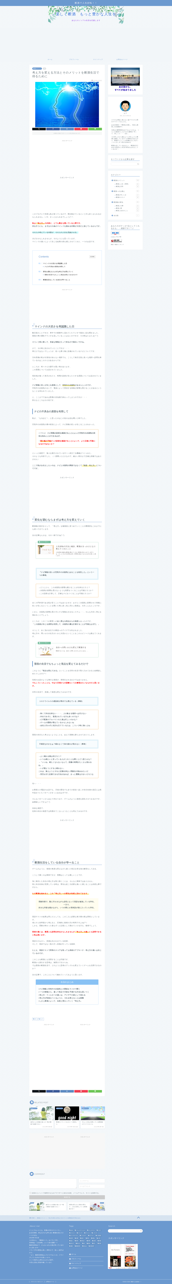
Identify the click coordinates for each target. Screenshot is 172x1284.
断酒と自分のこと (127, 210)
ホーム (50, 59)
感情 (77, 1240)
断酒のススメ (127, 197)
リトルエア (83, 1235)
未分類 (126, 215)
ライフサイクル (74, 1235)
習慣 (100, 1240)
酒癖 (72, 1246)
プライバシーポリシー (37, 1281)
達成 (100, 1243)
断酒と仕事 (127, 206)
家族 (94, 1238)
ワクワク (92, 1235)
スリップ (80, 1232)
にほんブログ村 (116, 237)
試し (95, 1243)
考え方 (41, 1019)
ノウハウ (95, 1232)
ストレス (73, 1232)
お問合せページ (122, 59)
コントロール (92, 1230)
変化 (35, 1019)
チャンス (88, 1232)
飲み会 (85, 1246)
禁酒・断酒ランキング (117, 244)
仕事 (72, 1238)
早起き (83, 1240)
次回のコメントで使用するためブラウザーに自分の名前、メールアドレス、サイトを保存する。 (66, 1193)
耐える (78, 1243)
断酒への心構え (126, 191)
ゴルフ (99, 1230)
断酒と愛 (127, 208)
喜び (83, 1238)
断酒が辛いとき (127, 195)
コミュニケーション (80, 1230)
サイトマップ (98, 59)
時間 (89, 1240)
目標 (95, 1240)
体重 (77, 1238)
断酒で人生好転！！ (86, 2)
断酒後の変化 (126, 202)
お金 (72, 1230)
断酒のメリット (37, 68)
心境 (99, 1238)
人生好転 (99, 1235)
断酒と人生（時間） (127, 184)
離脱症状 (78, 1246)
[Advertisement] (86, 42)
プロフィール (74, 59)
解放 (89, 1243)
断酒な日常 (127, 186)
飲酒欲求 (92, 1246)
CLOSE (92, 256)
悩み (72, 1240)
